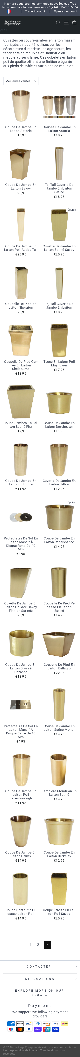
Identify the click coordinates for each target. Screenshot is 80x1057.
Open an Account (65, 11)
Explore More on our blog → (39, 992)
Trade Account (35, 11)
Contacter (39, 966)
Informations (39, 979)
